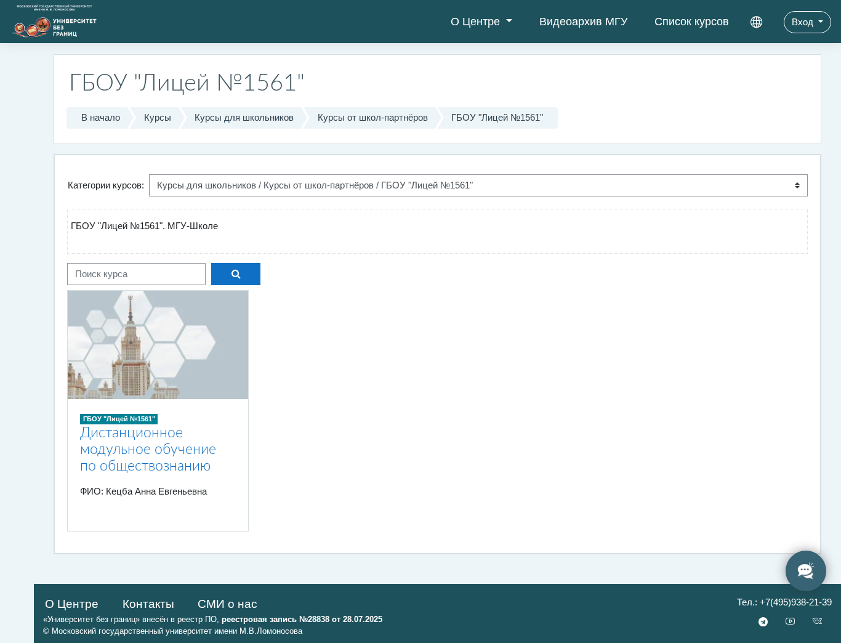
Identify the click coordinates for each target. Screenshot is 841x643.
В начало (100, 117)
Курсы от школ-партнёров (373, 117)
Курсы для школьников (244, 117)
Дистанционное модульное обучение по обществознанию (148, 449)
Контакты (148, 603)
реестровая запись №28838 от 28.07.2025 (302, 619)
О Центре (477, 21)
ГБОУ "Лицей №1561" (497, 117)
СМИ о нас (227, 603)
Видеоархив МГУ (583, 21)
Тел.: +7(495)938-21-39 (784, 602)
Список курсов (691, 21)
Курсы (157, 117)
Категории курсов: (106, 185)
